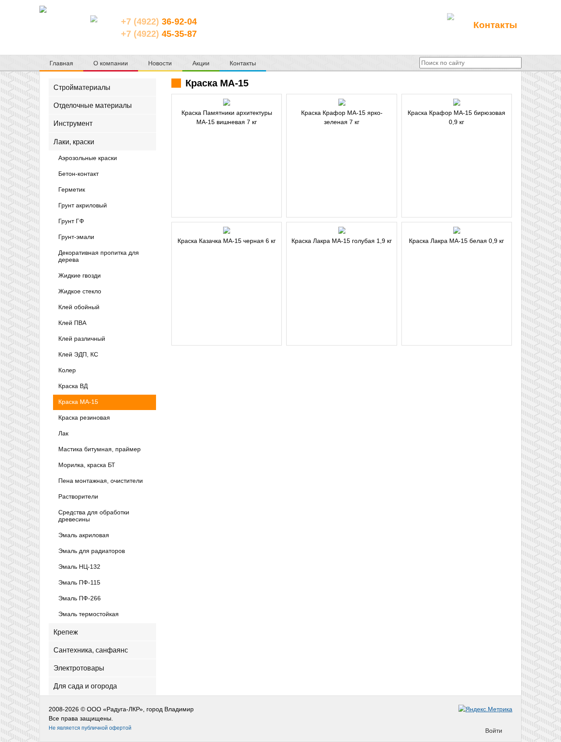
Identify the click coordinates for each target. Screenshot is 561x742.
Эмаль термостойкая (88, 614)
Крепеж (65, 631)
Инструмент (72, 123)
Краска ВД (73, 386)
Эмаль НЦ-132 (79, 567)
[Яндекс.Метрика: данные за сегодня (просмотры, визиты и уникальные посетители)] (485, 709)
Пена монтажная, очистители (100, 481)
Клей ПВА (72, 323)
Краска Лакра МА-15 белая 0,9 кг (456, 240)
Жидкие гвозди (79, 275)
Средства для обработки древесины (93, 516)
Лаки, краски (73, 141)
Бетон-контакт (78, 174)
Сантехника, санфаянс (90, 650)
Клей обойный (78, 307)
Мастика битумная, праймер (99, 449)
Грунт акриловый (82, 205)
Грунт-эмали (76, 237)
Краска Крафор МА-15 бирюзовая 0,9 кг (456, 117)
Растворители (78, 496)
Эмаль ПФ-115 (79, 582)
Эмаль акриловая (83, 535)
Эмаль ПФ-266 (79, 598)
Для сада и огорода (85, 686)
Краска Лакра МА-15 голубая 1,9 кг (341, 240)
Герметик (71, 189)
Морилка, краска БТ (86, 465)
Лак (63, 433)
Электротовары (78, 668)
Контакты (495, 25)
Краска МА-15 (78, 402)
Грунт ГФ (71, 221)
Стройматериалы (81, 87)
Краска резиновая (84, 417)
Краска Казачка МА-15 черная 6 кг (227, 240)
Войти (493, 730)
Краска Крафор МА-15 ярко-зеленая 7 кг (342, 117)
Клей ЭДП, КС (78, 354)
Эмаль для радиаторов (91, 551)
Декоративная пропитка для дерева (98, 257)
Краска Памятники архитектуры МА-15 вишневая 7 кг (226, 117)
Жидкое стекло (79, 291)
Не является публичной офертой (90, 728)
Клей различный (81, 338)
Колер (67, 370)
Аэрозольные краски (87, 158)
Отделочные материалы (92, 105)
